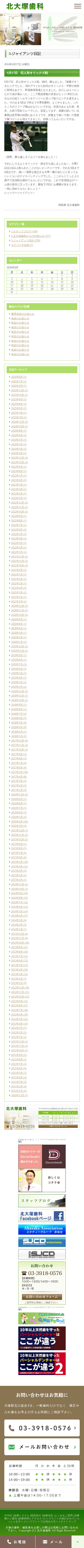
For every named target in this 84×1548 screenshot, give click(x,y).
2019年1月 (17, 686)
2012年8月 (17, 1005)
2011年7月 (17, 1064)
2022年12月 (17, 502)
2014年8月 (17, 897)
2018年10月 (17, 700)
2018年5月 (17, 722)
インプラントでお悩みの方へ (41, 1521)
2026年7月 (17, 381)
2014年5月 (17, 911)
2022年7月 (17, 525)
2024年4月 (17, 444)
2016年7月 (17, 808)
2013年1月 (17, 983)
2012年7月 (17, 1010)
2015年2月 (17, 875)
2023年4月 (17, 489)
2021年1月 (17, 601)
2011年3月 (17, 1082)
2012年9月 (17, 1001)
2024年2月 (17, 453)
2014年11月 (17, 884)
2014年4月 (17, 915)
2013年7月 (17, 956)
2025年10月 (17, 394)
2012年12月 (17, 987)
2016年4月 (17, 821)
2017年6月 (17, 767)
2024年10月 (17, 426)
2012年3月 (17, 1028)
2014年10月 (17, 888)
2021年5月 (17, 583)
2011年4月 (17, 1077)
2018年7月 (17, 713)
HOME (8, 1515)
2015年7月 (17, 852)
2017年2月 (17, 785)
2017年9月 (17, 754)
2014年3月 (17, 920)
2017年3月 (17, 781)
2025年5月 (17, 412)
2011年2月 (17, 1086)
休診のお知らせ (20, 318)
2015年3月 (17, 870)
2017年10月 (17, 749)
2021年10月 (17, 565)
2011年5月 (17, 1072)
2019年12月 (17, 646)
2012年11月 (17, 992)
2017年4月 (17, 776)
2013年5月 (17, 965)
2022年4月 (17, 538)
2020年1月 (17, 641)
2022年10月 (17, 511)
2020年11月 (17, 610)
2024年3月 (17, 448)
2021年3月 (17, 592)
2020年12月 (17, 605)
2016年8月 (17, 803)
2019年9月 (17, 655)
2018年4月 (17, 727)
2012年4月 (17, 1023)
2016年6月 (17, 812)
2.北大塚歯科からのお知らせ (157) (30, 236)
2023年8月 (17, 471)
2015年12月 (17, 830)
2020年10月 (17, 614)
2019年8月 (17, 659)
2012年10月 (17, 996)
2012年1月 (17, 1037)
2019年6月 (17, 668)
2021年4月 (17, 587)
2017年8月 (17, 758)
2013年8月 (17, 951)
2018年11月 (17, 695)
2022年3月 (17, 543)
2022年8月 (17, 520)
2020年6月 (17, 628)
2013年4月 (17, 969)
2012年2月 (17, 1032)
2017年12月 (17, 740)
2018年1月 (17, 736)
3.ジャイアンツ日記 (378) (25, 240)
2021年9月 (17, 570)
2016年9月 (17, 799)
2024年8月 (17, 430)
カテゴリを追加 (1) (22, 245)
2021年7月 (17, 574)
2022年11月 (17, 507)
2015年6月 (17, 857)
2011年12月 (17, 1041)
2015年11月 (17, 835)
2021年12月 (17, 556)
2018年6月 (17, 718)
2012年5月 (17, 1019)
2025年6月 (17, 408)
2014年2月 (17, 924)
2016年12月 (17, 794)
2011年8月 (17, 1059)
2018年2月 (17, 731)
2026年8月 (17, 377)
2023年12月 (17, 457)
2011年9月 (17, 1055)
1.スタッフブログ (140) (24, 231)
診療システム (22, 1515)
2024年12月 (17, 421)
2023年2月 (17, 498)
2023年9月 (17, 466)
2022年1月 (17, 552)
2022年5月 (17, 534)
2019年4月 (17, 677)
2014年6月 (17, 906)
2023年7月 (17, 475)
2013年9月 (17, 947)
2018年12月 (17, 691)
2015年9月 (17, 844)
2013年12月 (17, 933)
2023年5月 (17, 484)
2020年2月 (17, 637)
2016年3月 (17, 825)
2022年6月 (17, 529)
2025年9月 (17, 399)
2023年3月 (17, 493)
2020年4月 (17, 632)
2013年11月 (17, 938)
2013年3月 (17, 974)
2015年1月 (17, 879)
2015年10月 (17, 839)
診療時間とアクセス (30, 1518)
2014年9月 (17, 893)
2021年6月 (17, 579)
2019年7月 (17, 664)
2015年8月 (17, 848)
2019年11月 (17, 650)
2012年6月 (17, 1014)
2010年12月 (17, 1095)
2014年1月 (17, 929)
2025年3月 (17, 417)
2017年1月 (17, 790)
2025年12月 (17, 390)
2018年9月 (17, 704)
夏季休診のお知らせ (22, 313)
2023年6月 (17, 480)
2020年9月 (17, 619)
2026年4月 (17, 385)
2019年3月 (17, 682)
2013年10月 (17, 942)
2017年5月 (17, 772)
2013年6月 (17, 960)
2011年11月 (17, 1045)
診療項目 (48, 1515)
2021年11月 (17, 560)
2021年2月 (17, 597)
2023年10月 (17, 462)
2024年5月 (17, 439)
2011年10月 (17, 1050)
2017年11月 (17, 745)
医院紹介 (36, 1515)
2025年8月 (17, 404)
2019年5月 (17, 673)
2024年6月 (17, 435)
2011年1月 (17, 1090)
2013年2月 (17, 978)
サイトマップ (68, 1521)
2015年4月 (17, 866)
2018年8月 (17, 709)
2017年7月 (17, 763)
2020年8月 (17, 624)
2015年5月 (17, 862)
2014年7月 (17, 902)
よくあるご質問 (64, 1515)
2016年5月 (17, 817)
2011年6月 (17, 1068)
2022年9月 (17, 516)
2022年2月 (17, 547)
